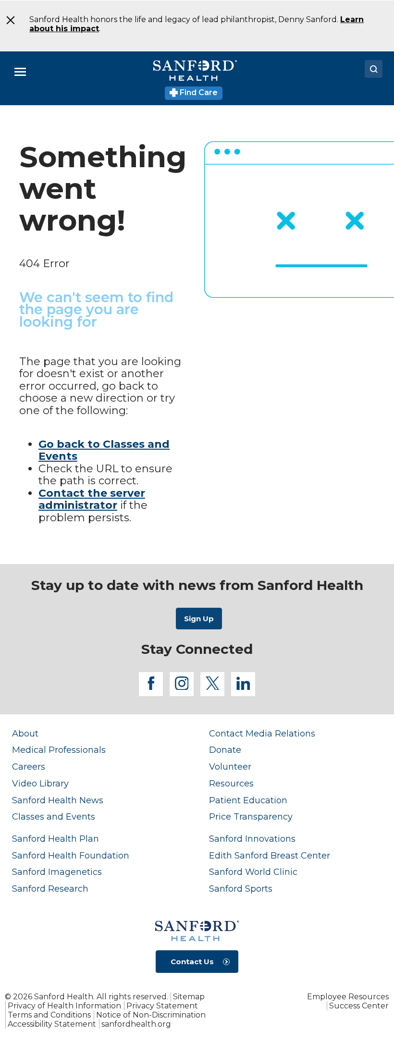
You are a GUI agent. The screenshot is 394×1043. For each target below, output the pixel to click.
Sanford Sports (240, 888)
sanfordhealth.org (136, 1024)
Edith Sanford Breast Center (269, 855)
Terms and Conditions (49, 1014)
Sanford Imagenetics (57, 871)
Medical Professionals (59, 749)
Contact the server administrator (91, 499)
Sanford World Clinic (253, 871)
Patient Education (248, 800)
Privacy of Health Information (64, 1005)
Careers (28, 766)
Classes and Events (53, 816)
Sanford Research (50, 888)
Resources (231, 783)
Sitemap (189, 996)
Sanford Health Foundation (70, 855)
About (25, 733)
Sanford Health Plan (55, 838)
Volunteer (230, 766)
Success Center (359, 1005)
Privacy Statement (162, 1005)
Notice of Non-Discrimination (151, 1014)
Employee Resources (348, 996)
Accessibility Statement (52, 1024)
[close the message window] (9, 20)
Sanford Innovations (252, 838)
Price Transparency (251, 816)
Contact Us (192, 961)
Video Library (40, 783)
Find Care (198, 92)
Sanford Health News (57, 800)
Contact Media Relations (262, 733)
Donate (225, 749)
